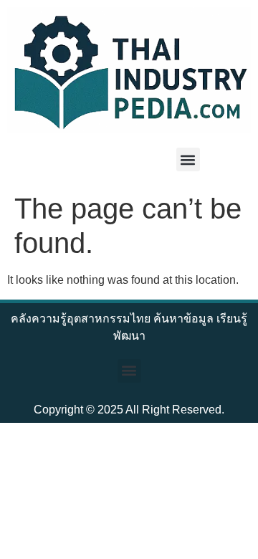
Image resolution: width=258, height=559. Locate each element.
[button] (188, 159)
